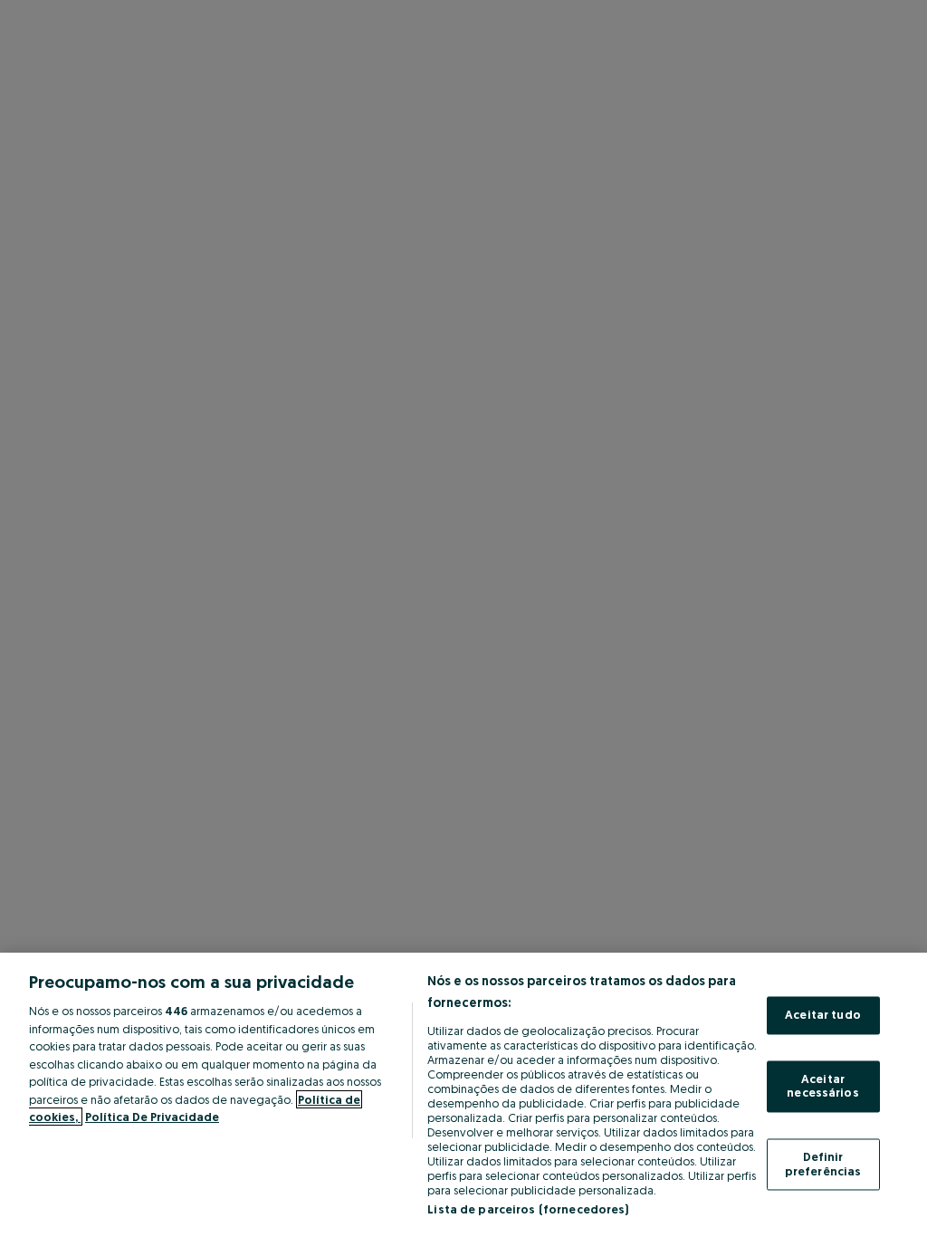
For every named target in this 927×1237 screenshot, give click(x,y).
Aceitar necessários (822, 1085)
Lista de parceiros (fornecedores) (527, 1209)
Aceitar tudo (823, 1015)
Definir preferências (823, 1163)
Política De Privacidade (152, 1116)
